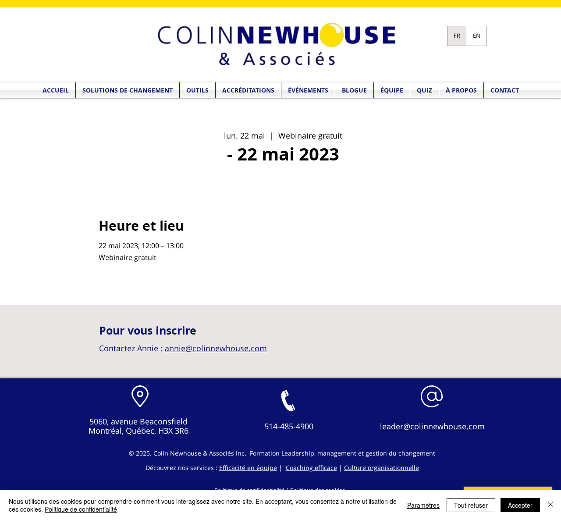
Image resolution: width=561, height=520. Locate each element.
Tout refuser (471, 505)
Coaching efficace (311, 467)
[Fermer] (550, 505)
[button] (424, 90)
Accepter (520, 505)
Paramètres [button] (423, 505)
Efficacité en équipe (248, 467)
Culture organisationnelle (381, 467)
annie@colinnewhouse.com (216, 348)
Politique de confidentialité (81, 509)
